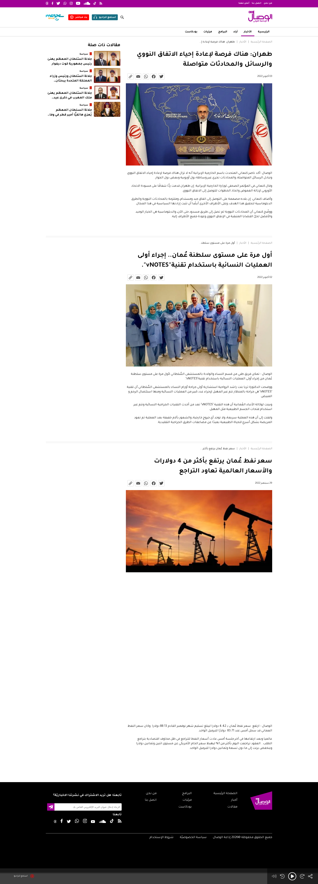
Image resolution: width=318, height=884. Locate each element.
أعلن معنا (244, 3)
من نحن (268, 3)
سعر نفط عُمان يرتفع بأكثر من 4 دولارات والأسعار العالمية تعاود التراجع (216, 448)
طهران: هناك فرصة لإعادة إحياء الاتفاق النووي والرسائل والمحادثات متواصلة (216, 42)
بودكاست (191, 32)
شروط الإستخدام (161, 837)
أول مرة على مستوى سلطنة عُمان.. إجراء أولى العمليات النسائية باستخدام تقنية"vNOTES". (216, 243)
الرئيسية (263, 32)
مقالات (232, 807)
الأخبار (248, 32)
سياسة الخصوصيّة (193, 837)
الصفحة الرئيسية (261, 42)
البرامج (222, 32)
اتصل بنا (256, 3)
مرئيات (208, 32)
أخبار (234, 800)
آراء (235, 32)
